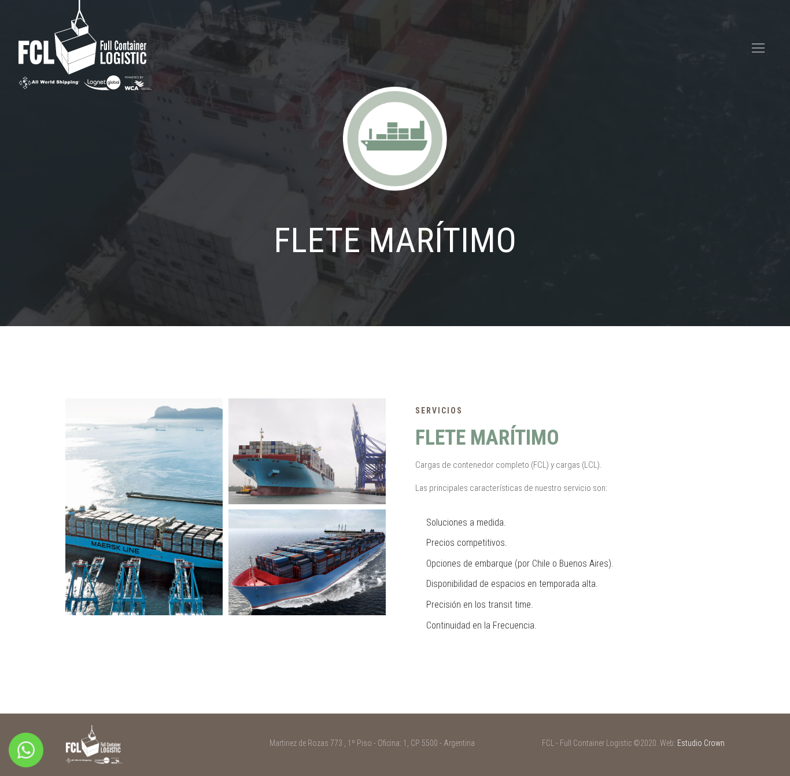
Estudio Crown (701, 743)
